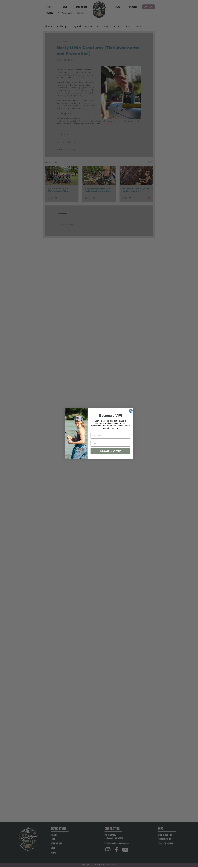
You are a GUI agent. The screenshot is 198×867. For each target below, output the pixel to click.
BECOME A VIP (110, 451)
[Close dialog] (130, 411)
